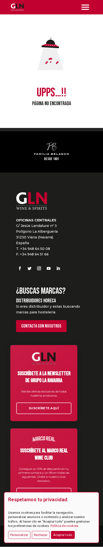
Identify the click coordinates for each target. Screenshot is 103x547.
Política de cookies (64, 526)
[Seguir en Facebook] (20, 268)
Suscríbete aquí (44, 408)
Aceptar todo (63, 535)
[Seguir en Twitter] (29, 268)
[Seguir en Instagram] (39, 268)
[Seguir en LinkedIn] (58, 268)
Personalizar (19, 535)
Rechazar (40, 535)
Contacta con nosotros (41, 326)
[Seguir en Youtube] (48, 268)
